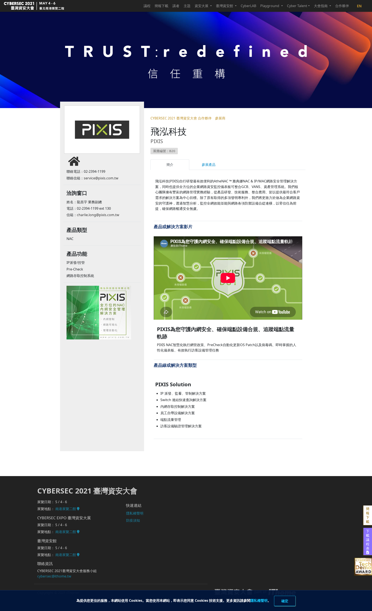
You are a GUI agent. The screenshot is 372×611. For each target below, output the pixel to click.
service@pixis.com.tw (101, 178)
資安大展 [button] (202, 5)
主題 (187, 5)
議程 (147, 5)
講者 (175, 5)
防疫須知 (133, 520)
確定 (284, 601)
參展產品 (208, 164)
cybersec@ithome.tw (54, 576)
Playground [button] (270, 5)
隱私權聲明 (259, 600)
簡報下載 (161, 5)
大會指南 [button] (321, 5)
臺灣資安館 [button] (225, 5)
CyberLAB (248, 5)
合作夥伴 (342, 5)
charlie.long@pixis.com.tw (98, 214)
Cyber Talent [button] (297, 5)
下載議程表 (367, 539)
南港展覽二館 (66, 508)
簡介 (169, 164)
